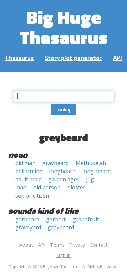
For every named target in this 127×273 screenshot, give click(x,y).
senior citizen (32, 195)
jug (90, 179)
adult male (28, 179)
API (117, 58)
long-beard (96, 171)
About (26, 245)
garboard (27, 219)
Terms (57, 245)
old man (25, 163)
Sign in (63, 255)
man (20, 187)
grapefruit (85, 219)
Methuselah (91, 163)
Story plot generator (73, 58)
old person (47, 187)
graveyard (28, 227)
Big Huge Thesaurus (63, 27)
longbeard (62, 171)
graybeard (55, 163)
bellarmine (28, 171)
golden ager (63, 179)
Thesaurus (19, 58)
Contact (99, 245)
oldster (76, 187)
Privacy (77, 245)
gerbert (56, 219)
